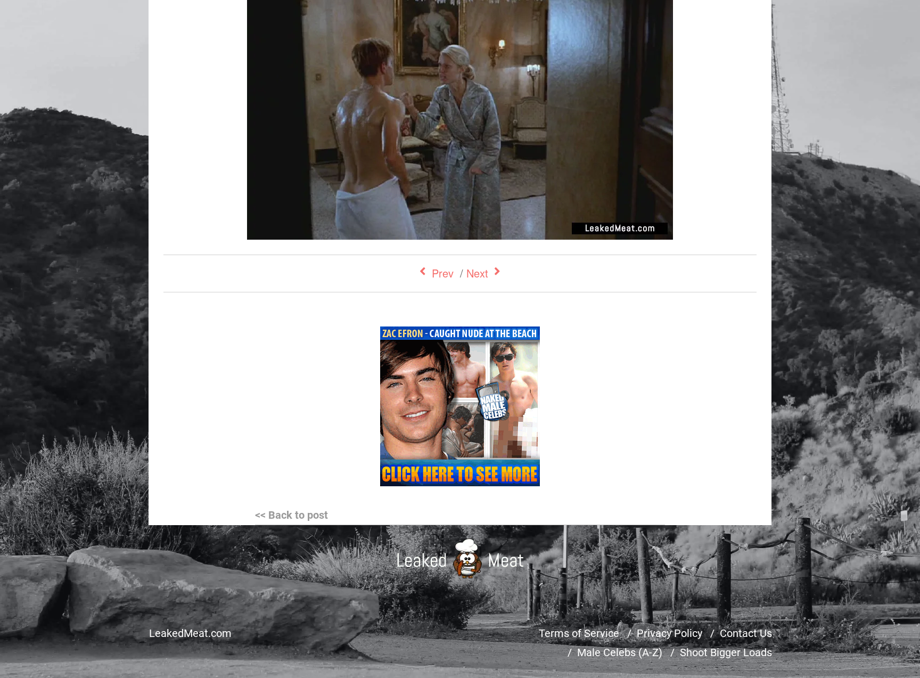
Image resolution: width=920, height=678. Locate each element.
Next (477, 273)
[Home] (460, 558)
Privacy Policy (669, 633)
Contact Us (746, 633)
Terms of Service (579, 633)
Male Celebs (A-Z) (619, 652)
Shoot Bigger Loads (726, 652)
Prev (443, 273)
